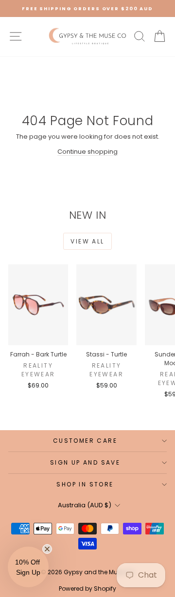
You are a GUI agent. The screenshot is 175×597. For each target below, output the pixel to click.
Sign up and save (85, 462)
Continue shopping (87, 151)
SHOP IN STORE (84, 484)
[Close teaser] (47, 549)
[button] (28, 567)
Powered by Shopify (87, 588)
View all (87, 241)
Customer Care (85, 440)
